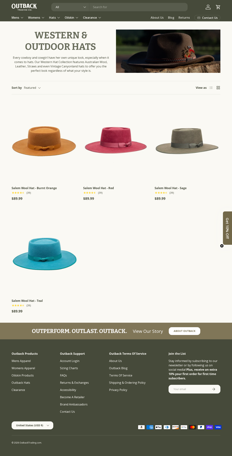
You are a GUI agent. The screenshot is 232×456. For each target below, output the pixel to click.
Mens (15, 18)
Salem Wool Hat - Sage (171, 188)
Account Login (69, 361)
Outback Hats (21, 383)
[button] (218, 7)
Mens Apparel (21, 361)
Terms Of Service (120, 375)
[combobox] (119, 7)
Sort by (17, 88)
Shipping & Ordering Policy (127, 383)
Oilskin (69, 18)
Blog (171, 18)
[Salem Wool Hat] (44, 141)
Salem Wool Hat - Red (98, 188)
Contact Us (67, 412)
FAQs (63, 375)
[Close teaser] (222, 246)
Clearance (90, 18)
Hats (52, 18)
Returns (184, 18)
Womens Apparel (23, 368)
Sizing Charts (69, 368)
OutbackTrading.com (30, 442)
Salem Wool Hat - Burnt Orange (34, 188)
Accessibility (68, 390)
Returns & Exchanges (74, 383)
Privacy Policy (118, 390)
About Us (157, 18)
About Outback (184, 331)
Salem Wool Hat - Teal (27, 301)
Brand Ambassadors (74, 404)
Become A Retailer (72, 397)
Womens (34, 18)
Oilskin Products (23, 375)
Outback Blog (118, 368)
